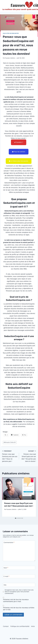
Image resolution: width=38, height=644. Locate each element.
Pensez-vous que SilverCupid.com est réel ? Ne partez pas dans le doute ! (28, 456)
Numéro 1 (19, 142)
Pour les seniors (19, 152)
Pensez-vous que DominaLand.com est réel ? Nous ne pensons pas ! (9, 456)
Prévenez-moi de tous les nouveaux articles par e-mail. (18, 608)
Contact (6, 626)
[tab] (15, 518)
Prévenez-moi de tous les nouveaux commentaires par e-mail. (16, 600)
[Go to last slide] (5, 497)
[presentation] (19, 488)
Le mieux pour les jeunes (19, 161)
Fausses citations (10, 58)
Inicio (33, 626)
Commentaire (9, 542)
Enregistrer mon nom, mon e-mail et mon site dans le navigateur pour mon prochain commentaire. (19, 591)
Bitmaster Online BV (10, 442)
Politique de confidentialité (19, 626)
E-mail (6, 576)
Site (5, 585)
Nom (6, 568)
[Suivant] (33, 497)
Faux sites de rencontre (11, 33)
